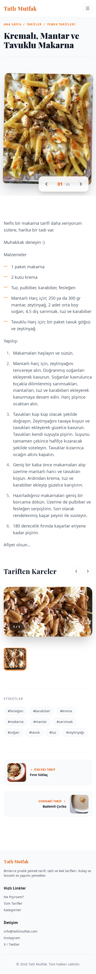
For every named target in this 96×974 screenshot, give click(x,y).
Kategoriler (12, 910)
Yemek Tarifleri (61, 24)
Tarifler (34, 24)
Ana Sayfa (12, 24)
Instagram (12, 938)
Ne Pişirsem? (14, 897)
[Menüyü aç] (87, 8)
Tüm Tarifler (13, 903)
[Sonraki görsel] (80, 184)
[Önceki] (76, 571)
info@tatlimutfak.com (20, 931)
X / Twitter (12, 944)
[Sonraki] (87, 571)
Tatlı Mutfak (20, 8)
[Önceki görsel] (46, 184)
